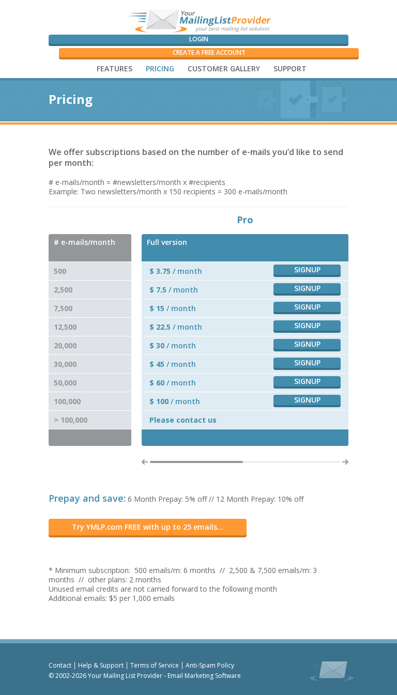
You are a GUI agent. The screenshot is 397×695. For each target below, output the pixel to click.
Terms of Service (154, 665)
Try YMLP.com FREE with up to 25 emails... (147, 527)
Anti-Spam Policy (210, 665)
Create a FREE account (209, 52)
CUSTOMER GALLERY (224, 68)
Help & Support (101, 665)
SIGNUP (307, 269)
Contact (60, 665)
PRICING (160, 68)
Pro (245, 219)
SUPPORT (290, 68)
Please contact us (183, 420)
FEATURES (114, 68)
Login (198, 39)
